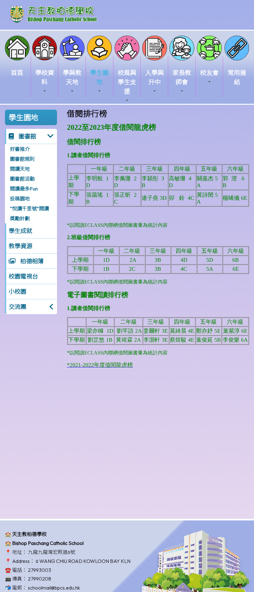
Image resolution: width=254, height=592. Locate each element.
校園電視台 (23, 276)
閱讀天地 (20, 169)
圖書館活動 (22, 179)
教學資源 (20, 246)
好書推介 (20, 149)
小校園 (17, 291)
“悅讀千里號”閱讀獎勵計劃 (29, 213)
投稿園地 (20, 198)
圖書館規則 (22, 159)
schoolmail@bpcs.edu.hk (54, 588)
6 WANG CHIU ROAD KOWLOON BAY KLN (83, 561)
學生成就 (20, 231)
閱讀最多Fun (24, 189)
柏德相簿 (31, 261)
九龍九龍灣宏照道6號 (51, 552)
